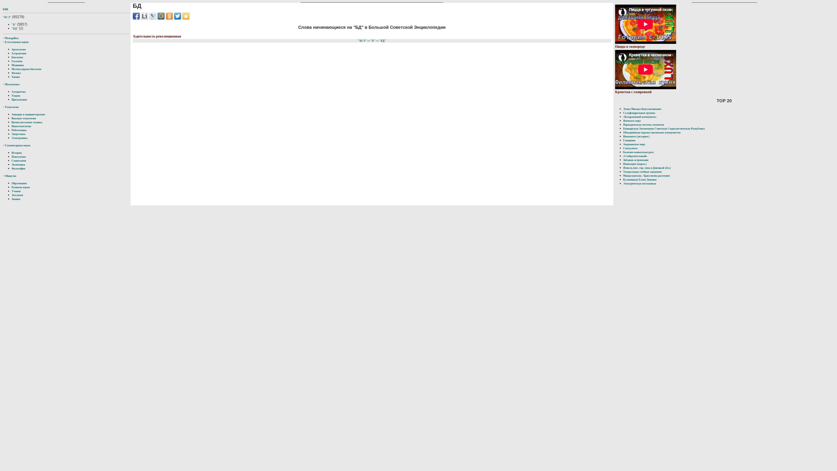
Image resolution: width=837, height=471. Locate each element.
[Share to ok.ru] (169, 16)
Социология (19, 160)
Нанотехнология (21, 126)
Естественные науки (17, 42)
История (17, 152)
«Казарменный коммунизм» (640, 116)
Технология (12, 107)
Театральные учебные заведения (642, 171)
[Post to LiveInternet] (144, 16)
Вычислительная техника (27, 122)
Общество (10, 175)
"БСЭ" (7, 17)
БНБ (5, 9)
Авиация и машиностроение (28, 114)
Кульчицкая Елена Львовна (640, 179)
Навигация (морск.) (634, 164)
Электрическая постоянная (639, 183)
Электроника (19, 138)
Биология (17, 57)
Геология (17, 61)
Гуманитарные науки (17, 145)
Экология (17, 195)
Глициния (629, 140)
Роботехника (19, 130)
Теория (16, 95)
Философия (18, 168)
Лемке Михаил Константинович (642, 109)
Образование (19, 183)
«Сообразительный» (635, 156)
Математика (12, 84)
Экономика (18, 164)
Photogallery (12, 38)
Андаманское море (634, 144)
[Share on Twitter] (177, 16)
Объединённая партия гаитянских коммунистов (651, 132)
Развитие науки (21, 187)
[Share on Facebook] (136, 16)
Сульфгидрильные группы (639, 112)
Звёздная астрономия (635, 160)
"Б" (14, 24)
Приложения (19, 99)
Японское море (632, 120)
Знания (16, 199)
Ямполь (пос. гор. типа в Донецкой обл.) (647, 167)
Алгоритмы (19, 91)
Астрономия (19, 53)
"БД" (15, 28)
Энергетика (18, 134)
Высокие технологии (24, 118)
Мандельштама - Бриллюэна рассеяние (646, 175)
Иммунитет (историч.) (636, 136)
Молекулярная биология (26, 69)
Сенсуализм (630, 148)
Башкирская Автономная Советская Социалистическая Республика (664, 128)
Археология (19, 49)
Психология (19, 156)
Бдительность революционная (157, 36)
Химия (16, 76)
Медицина (18, 65)
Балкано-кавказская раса (638, 152)
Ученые (16, 191)
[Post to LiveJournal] (152, 16)
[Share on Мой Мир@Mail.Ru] (161, 16)
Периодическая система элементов (643, 124)
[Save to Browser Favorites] (185, 16)
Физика (16, 73)
